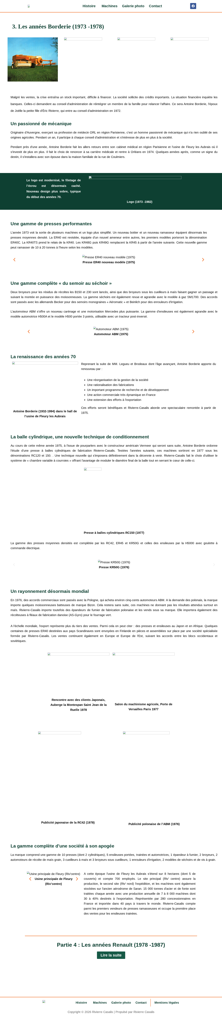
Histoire (89, 6)
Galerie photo (133, 6)
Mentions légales (166, 1002)
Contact (155, 6)
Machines (109, 6)
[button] (89, 6)
